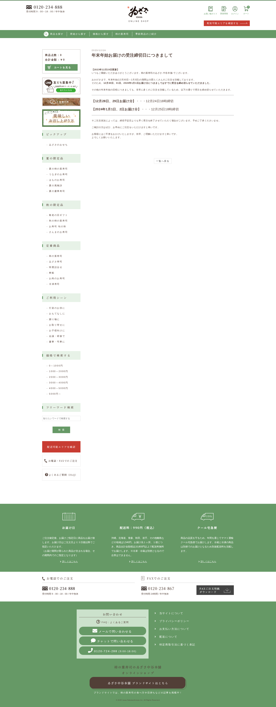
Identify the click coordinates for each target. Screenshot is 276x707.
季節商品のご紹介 (146, 34)
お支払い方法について (172, 629)
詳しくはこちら (70, 561)
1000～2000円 (58, 371)
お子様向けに (57, 330)
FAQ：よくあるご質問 (115, 622)
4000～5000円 (58, 388)
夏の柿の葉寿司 (58, 168)
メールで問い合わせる (115, 631)
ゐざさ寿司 (55, 261)
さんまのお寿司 (58, 232)
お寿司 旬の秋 (57, 226)
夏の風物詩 (55, 185)
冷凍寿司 (54, 284)
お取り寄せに (57, 325)
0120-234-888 (48, 7)
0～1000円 (56, 365)
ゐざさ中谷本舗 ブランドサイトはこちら (138, 683)
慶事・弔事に (57, 341)
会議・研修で (57, 336)
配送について (166, 636)
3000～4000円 (58, 382)
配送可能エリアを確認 (61, 446)
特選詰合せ (55, 267)
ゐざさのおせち (58, 144)
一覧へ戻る (162, 161)
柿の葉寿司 (122, 34)
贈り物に (54, 319)
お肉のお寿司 (57, 278)
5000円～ (55, 394)
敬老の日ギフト (58, 215)
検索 (62, 429)
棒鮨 (51, 272)
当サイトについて (169, 613)
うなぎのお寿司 (58, 174)
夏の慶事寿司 (57, 191)
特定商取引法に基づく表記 (175, 644)
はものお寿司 (57, 180)
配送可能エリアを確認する (223, 23)
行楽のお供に (57, 308)
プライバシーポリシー (172, 621)
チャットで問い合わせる (115, 641)
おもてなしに (57, 313)
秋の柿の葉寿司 (58, 220)
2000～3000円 (58, 377)
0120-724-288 (115, 651)
